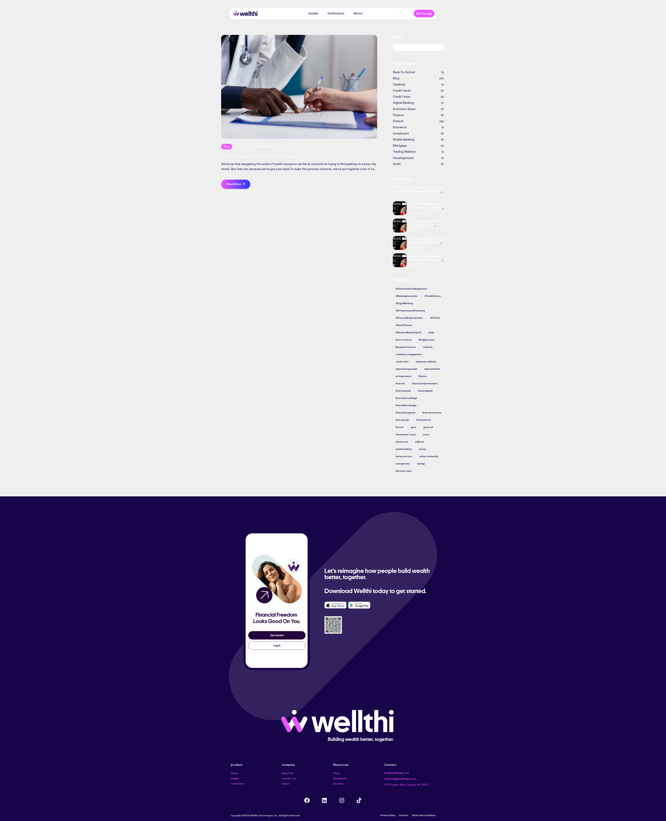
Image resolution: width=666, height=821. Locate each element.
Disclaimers (340, 778)
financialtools (423, 420)
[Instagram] (341, 800)
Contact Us (289, 778)
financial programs (405, 413)
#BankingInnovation (406, 296)
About (358, 13)
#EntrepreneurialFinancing (410, 311)
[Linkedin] (324, 800)
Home (234, 773)
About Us (287, 773)
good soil (428, 427)
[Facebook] (307, 800)
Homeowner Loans (406, 434)
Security (338, 783)
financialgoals (425, 391)
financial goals (403, 391)
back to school (404, 340)
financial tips (402, 420)
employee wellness (426, 362)
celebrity (428, 347)
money (422, 449)
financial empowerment (425, 383)
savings (421, 464)
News (285, 783)
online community (428, 456)
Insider (313, 13)
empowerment (432, 369)
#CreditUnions (433, 296)
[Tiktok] (359, 800)
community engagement (409, 354)
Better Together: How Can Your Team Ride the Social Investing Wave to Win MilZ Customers (418, 191)
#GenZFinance (404, 325)
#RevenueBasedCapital (408, 332)
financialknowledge (406, 405)
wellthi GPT (267, 146)
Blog (226, 146)
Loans (426, 434)
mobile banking (404, 449)
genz (413, 427)
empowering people (406, 369)
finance (423, 376)
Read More (234, 184)
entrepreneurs (403, 376)
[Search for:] (419, 47)
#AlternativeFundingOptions (411, 289)
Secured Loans (404, 471)
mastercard (402, 442)
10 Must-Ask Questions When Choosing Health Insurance (261, 156)
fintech (400, 427)
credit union (402, 362)
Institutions (335, 13)
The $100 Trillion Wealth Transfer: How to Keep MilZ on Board (426, 207)
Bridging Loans (427, 340)
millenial (419, 442)
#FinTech (435, 318)
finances (400, 383)
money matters (404, 456)
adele (431, 332)
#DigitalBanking (404, 303)
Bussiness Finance (406, 347)
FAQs (336, 773)
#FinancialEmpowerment (409, 318)
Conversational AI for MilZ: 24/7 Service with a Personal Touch (425, 225)
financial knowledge (406, 398)
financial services (431, 413)
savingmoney (403, 464)
